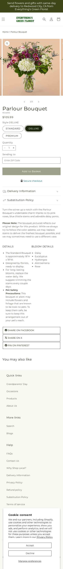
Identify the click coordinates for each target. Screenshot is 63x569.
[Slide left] (24, 101)
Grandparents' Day (16, 384)
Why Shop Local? (16, 468)
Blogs (9, 433)
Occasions (12, 391)
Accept (30, 545)
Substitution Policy (17, 497)
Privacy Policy (45, 537)
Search (10, 426)
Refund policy (14, 489)
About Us (11, 405)
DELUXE (34, 128)
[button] (44, 19)
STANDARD (13, 128)
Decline (30, 553)
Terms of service (15, 504)
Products (11, 398)
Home (5, 32)
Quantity (7, 142)
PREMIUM (12, 135)
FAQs (9, 453)
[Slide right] (38, 101)
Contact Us (12, 460)
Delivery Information (18, 475)
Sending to (13, 154)
